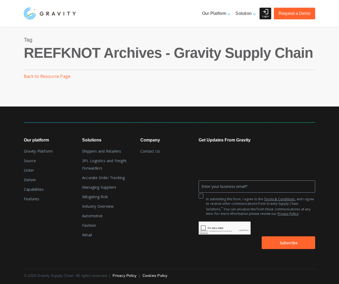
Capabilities (34, 189)
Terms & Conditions (279, 199)
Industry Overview (98, 206)
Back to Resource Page (47, 76)
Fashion (89, 225)
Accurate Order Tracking (103, 177)
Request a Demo (294, 13)
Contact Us (150, 151)
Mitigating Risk (95, 196)
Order (29, 170)
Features (31, 198)
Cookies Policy (155, 275)
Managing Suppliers (99, 187)
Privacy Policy (288, 213)
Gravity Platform (38, 151)
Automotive (92, 215)
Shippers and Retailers (101, 151)
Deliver (30, 179)
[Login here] (265, 13)
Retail (87, 234)
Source (30, 160)
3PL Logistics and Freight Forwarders (104, 164)
